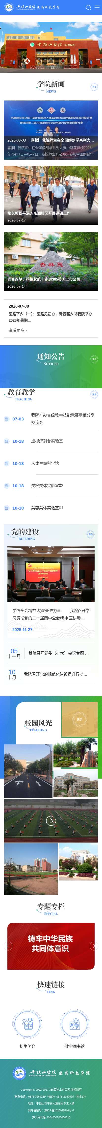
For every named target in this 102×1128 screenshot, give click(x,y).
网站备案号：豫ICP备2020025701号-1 (51, 1110)
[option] (51, 47)
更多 (94, 86)
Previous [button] (8, 946)
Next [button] (94, 946)
